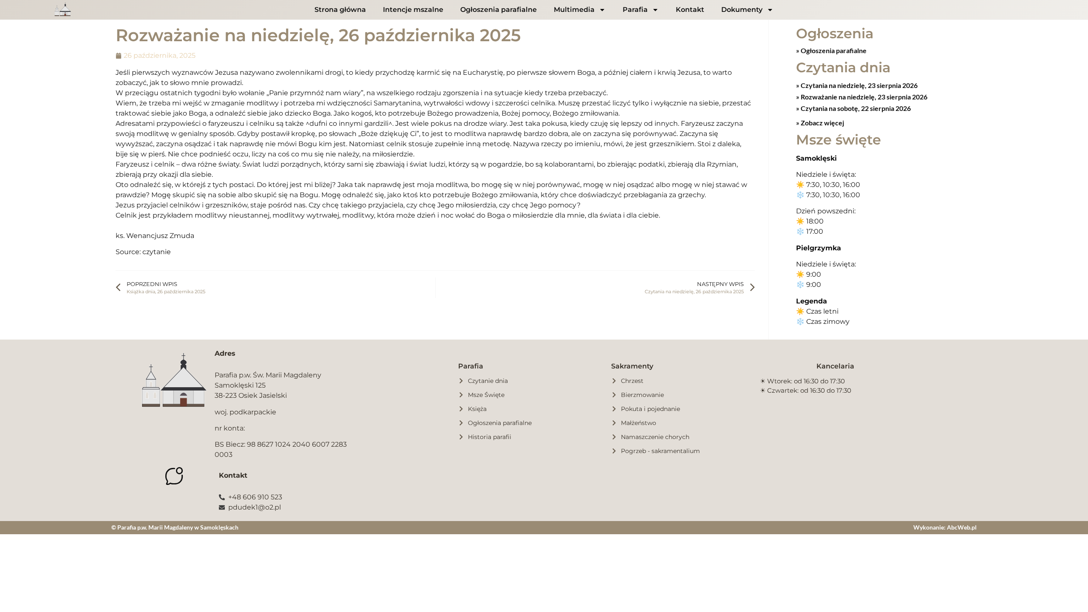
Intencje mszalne (413, 10)
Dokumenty (741, 10)
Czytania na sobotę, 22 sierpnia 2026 (855, 108)
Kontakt (690, 10)
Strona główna (340, 10)
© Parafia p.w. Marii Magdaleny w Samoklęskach (174, 527)
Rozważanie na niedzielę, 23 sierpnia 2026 (863, 97)
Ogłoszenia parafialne (498, 10)
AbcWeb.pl (962, 527)
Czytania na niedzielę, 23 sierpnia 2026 (858, 85)
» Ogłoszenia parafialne (831, 50)
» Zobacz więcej (820, 123)
